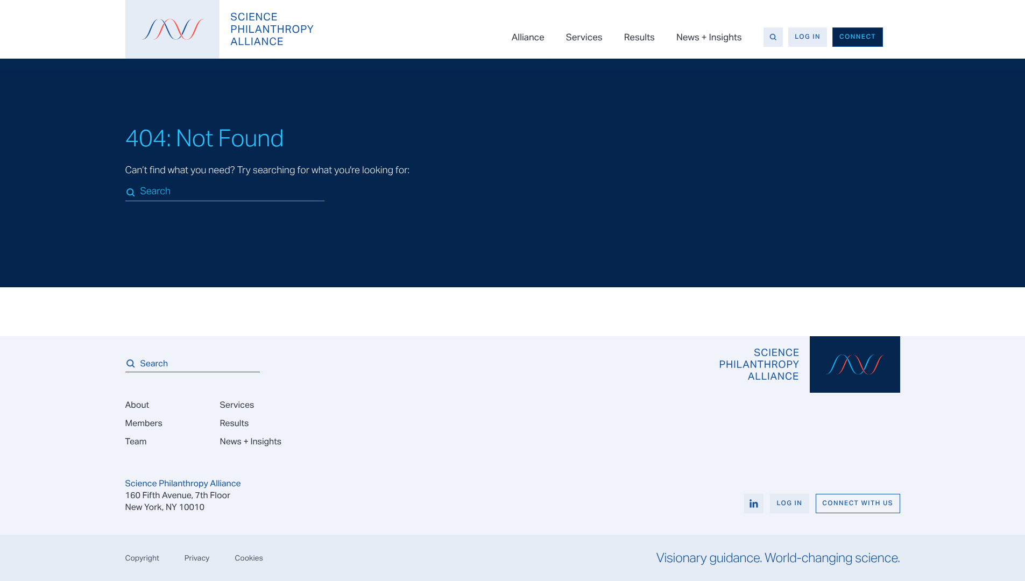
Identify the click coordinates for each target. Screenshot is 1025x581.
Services (584, 37)
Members (143, 423)
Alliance (528, 37)
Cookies (249, 558)
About (137, 404)
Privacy (197, 558)
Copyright (142, 558)
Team (136, 441)
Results (639, 37)
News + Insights (709, 37)
